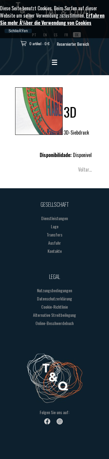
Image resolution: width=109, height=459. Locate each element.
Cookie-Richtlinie (54, 306)
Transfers (54, 234)
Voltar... (85, 169)
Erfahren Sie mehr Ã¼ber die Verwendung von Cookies (52, 19)
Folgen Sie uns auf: (54, 412)
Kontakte (55, 251)
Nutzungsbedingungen (54, 290)
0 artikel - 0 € (39, 43)
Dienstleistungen (54, 218)
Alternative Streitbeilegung (54, 315)
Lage (54, 226)
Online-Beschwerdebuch (54, 323)
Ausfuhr (54, 243)
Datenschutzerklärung (54, 298)
